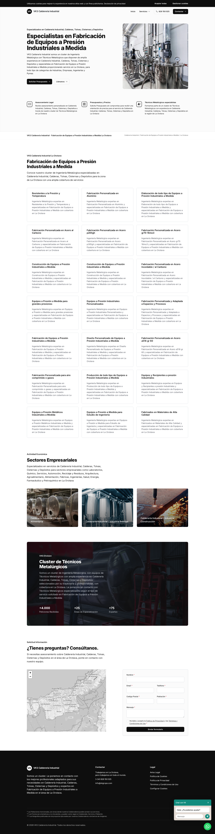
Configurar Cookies (158, 788)
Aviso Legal (155, 772)
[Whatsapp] (207, 826)
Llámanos (60, 82)
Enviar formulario (155, 729)
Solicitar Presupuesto (38, 82)
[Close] (208, 803)
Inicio (133, 11)
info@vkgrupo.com (103, 783)
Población (161, 696)
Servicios (143, 11)
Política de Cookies (158, 776)
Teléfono (161, 686)
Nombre (130, 675)
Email (129, 686)
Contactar (179, 11)
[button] (66, 700)
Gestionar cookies (180, 3)
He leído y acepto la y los (153, 722)
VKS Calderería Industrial (46, 11)
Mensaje (131, 707)
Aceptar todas (161, 3)
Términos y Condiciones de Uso (164, 784)
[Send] (207, 816)
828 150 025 (164, 11)
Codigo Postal (133, 696)
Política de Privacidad (155, 721)
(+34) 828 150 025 (103, 779)
